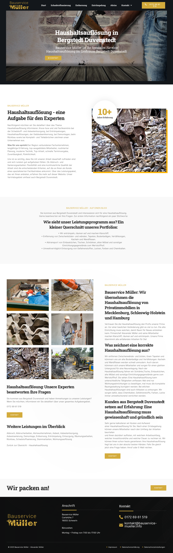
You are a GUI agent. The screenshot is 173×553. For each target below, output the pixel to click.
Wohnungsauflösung (62, 439)
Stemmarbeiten (44, 439)
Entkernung (81, 5)
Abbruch (11, 433)
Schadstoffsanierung (61, 5)
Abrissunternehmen (42, 433)
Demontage (29, 436)
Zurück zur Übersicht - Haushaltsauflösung (27, 445)
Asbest (56, 433)
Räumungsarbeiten (83, 436)
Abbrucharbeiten (24, 433)
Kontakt (125, 5)
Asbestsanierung (15, 436)
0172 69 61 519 (14, 406)
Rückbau (11, 439)
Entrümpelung (99, 5)
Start (43, 5)
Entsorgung (67, 436)
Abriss (113, 5)
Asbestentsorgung (69, 433)
